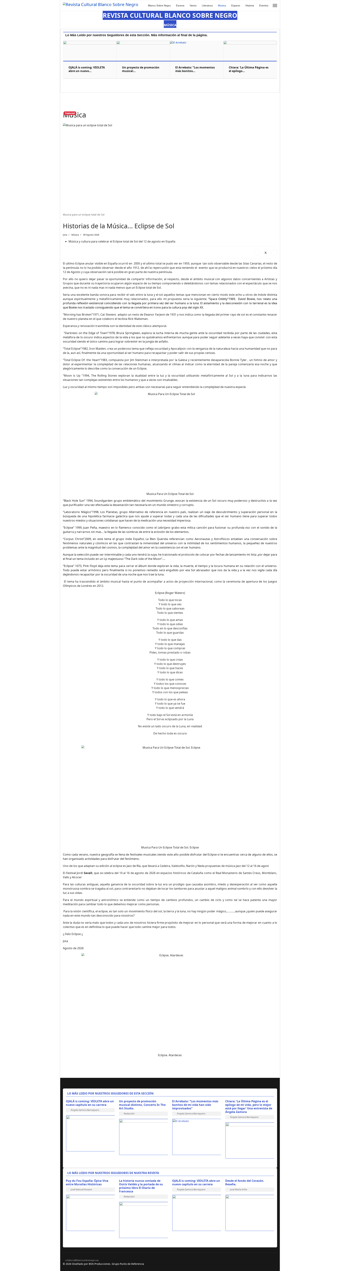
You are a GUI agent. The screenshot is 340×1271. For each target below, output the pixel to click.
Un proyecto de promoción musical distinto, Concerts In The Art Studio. (142, 1104)
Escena (180, 5)
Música (222, 5)
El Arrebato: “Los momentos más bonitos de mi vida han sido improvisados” (195, 1104)
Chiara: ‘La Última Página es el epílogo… (248, 69)
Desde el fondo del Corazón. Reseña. (244, 1182)
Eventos (263, 5)
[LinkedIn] (274, 252)
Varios (193, 5)
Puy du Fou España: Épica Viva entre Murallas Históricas (87, 1182)
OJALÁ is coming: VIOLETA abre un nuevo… (87, 69)
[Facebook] (257, 252)
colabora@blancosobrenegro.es (82, 1260)
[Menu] (275, 5)
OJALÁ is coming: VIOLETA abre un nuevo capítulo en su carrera (90, 1103)
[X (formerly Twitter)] (266, 252)
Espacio (235, 5)
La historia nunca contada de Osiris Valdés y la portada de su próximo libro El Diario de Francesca (141, 1186)
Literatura (207, 5)
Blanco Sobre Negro (159, 5)
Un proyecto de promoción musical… (140, 69)
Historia (249, 5)
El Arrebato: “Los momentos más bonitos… (195, 69)
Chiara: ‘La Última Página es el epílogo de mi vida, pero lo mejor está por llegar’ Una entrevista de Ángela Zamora (248, 1106)
